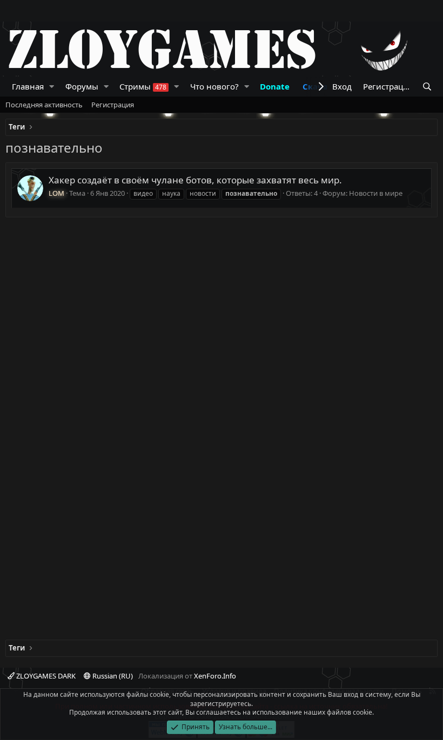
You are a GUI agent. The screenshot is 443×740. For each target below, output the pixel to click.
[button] (52, 87)
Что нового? (214, 86)
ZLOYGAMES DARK (45, 676)
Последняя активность (44, 104)
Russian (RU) (112, 676)
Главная (28, 86)
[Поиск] (427, 87)
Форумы (81, 86)
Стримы (142, 86)
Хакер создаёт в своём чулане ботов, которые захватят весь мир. (195, 180)
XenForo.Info (215, 676)
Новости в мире (375, 193)
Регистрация (112, 104)
